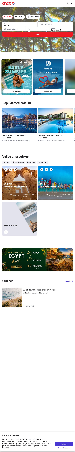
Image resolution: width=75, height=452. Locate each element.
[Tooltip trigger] (5, 169)
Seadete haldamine (64, 448)
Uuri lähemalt (17, 91)
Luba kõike (64, 444)
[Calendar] (14, 29)
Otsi (37, 34)
